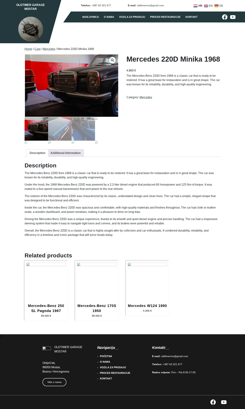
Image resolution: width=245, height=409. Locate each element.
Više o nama (54, 382)
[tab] (37, 153)
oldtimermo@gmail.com (150, 5)
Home (28, 48)
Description (37, 152)
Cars (37, 48)
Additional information (65, 152)
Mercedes (49, 48)
